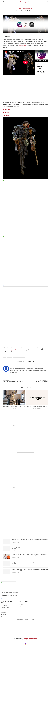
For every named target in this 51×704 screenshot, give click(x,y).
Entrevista (10, 356)
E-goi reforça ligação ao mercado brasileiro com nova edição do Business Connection (28, 548)
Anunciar (20, 606)
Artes (4, 6)
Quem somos (20, 604)
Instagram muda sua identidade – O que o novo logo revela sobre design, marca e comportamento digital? (30, 570)
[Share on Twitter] (30, 361)
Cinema (2, 616)
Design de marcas (5, 607)
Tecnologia (3, 612)
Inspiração (22, 356)
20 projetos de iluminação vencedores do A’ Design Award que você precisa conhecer (28, 562)
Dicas (5, 356)
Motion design (4, 609)
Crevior (27, 639)
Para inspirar (4, 614)
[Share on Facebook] (29, 361)
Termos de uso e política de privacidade (30, 638)
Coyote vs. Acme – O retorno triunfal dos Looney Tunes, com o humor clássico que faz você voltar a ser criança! (30, 540)
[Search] (47, 2)
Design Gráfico (4, 605)
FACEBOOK (6, 115)
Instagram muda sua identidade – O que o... (37, 406)
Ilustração (16, 356)
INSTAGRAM (6, 112)
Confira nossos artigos (6, 602)
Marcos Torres (22, 12)
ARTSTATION (6, 109)
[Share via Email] (33, 361)
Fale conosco (20, 609)
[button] (25, 413)
